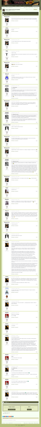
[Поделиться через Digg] (6, 416)
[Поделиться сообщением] (37, 16)
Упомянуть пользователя (15, 20)
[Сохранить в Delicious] (8, 416)
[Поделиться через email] (11, 416)
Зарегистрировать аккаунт (12, 409)
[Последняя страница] (8, 14)
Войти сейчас (29, 409)
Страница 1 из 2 (11, 14)
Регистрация (36, 1)
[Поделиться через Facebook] (4, 416)
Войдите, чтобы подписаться (29, 9)
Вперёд (6, 14)
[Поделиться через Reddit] (9, 416)
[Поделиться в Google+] (5, 416)
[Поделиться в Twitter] (3, 416)
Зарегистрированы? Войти (28, 1)
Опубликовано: (15, 16)
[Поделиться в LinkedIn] (12, 416)
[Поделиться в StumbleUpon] (10, 416)
